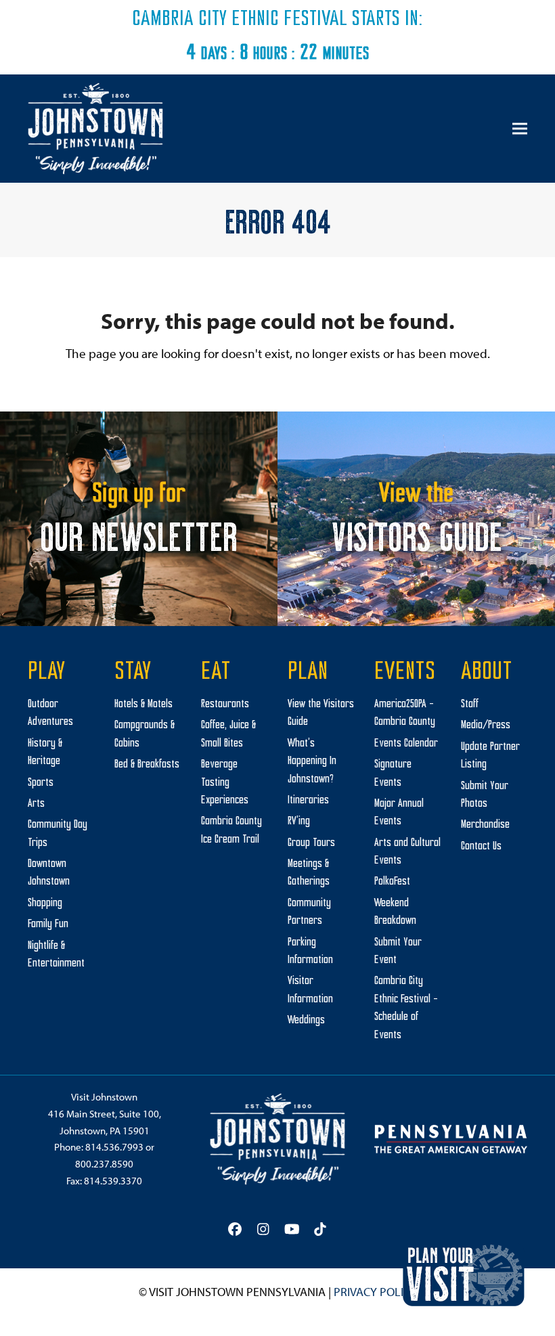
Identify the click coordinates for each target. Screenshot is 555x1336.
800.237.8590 (104, 1163)
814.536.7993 (114, 1146)
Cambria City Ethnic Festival (239, 19)
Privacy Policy (375, 1291)
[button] (519, 129)
